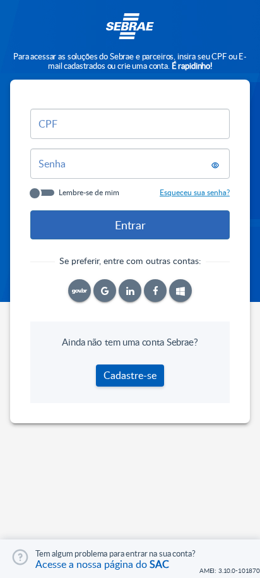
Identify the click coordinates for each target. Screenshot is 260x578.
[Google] (104, 290)
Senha (52, 164)
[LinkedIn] (130, 290)
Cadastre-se (130, 375)
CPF (47, 124)
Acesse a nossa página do (102, 564)
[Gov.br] (79, 290)
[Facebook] (155, 290)
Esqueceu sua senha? (195, 192)
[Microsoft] (180, 290)
